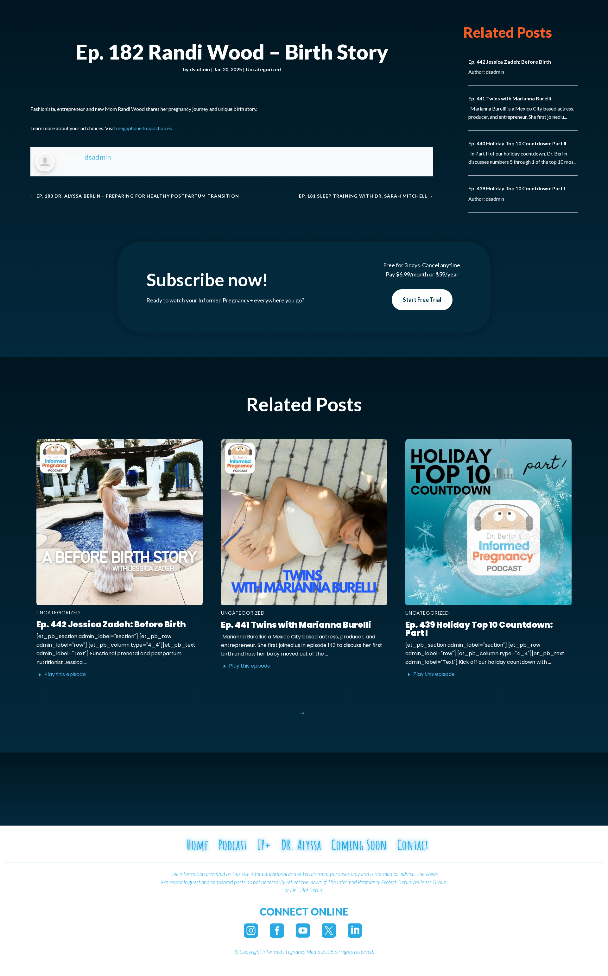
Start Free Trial (422, 299)
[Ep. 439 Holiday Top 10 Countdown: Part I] (488, 522)
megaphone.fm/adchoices (144, 128)
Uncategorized (263, 69)
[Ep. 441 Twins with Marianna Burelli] (304, 522)
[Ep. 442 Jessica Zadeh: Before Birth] (119, 522)
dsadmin (200, 69)
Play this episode (65, 674)
